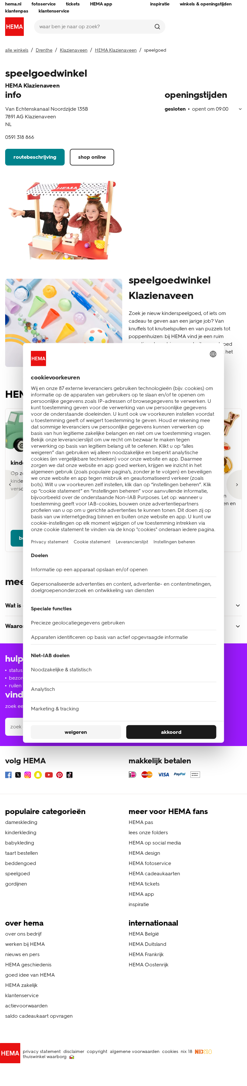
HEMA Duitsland (147, 944)
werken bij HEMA (25, 944)
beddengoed (20, 863)
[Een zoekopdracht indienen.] (157, 27)
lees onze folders (148, 832)
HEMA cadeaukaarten (154, 873)
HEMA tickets (144, 884)
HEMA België (144, 934)
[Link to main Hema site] (11, 1054)
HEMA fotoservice (150, 863)
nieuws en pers (22, 954)
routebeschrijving (35, 157)
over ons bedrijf (23, 934)
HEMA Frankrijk (146, 954)
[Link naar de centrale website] (14, 26)
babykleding (19, 843)
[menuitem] (13, 4)
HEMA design (144, 853)
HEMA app (141, 894)
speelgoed (17, 873)
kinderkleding (20, 832)
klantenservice (22, 995)
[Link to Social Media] (8, 776)
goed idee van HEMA (30, 975)
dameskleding (21, 822)
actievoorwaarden (26, 1006)
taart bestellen (21, 853)
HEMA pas (141, 822)
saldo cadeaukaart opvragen (39, 1016)
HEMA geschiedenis (28, 965)
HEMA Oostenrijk (149, 965)
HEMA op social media (155, 843)
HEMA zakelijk (21, 985)
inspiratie (139, 904)
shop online (92, 157)
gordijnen (16, 884)
